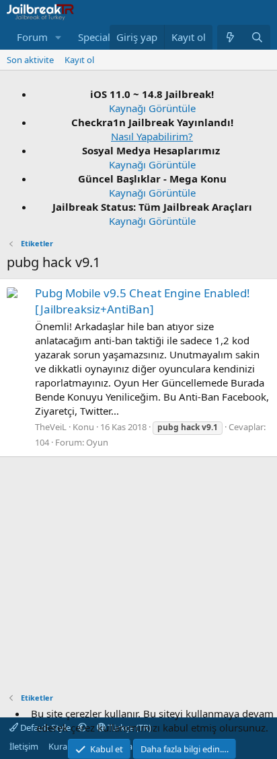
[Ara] (257, 37)
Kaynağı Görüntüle (152, 108)
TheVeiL (51, 427)
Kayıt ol (79, 60)
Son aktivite (30, 60)
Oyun (97, 442)
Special (94, 37)
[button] (58, 37)
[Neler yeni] (230, 37)
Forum (32, 37)
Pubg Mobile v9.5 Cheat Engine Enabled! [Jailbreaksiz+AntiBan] (142, 301)
